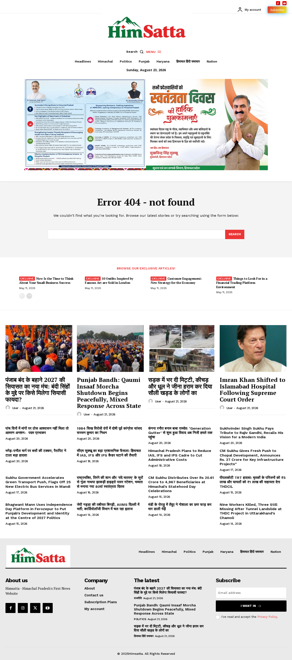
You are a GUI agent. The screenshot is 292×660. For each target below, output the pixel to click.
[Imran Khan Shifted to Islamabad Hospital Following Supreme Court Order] (253, 348)
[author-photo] (8, 407)
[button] (135, 51)
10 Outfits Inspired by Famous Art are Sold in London (109, 280)
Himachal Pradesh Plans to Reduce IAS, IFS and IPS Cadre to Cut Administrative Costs (179, 455)
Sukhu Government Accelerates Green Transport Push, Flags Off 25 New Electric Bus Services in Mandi (38, 481)
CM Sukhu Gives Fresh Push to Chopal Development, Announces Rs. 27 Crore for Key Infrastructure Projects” (252, 457)
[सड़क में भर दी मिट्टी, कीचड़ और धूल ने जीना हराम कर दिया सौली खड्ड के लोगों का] (181, 348)
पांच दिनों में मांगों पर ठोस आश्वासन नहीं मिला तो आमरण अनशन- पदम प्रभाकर (37, 430)
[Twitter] (35, 608)
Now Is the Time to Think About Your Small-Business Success (46, 280)
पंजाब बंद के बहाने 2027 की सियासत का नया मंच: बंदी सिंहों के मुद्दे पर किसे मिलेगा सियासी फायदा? (37, 389)
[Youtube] (284, 3)
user (15, 408)
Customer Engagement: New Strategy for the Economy (176, 280)
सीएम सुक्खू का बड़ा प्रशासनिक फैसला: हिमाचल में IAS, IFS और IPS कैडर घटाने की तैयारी (109, 453)
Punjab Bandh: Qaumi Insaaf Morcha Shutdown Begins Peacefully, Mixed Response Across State (109, 393)
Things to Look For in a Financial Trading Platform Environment (241, 282)
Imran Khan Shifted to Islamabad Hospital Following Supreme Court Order (252, 389)
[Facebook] (278, 3)
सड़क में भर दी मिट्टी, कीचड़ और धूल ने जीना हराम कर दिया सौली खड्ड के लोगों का (180, 386)
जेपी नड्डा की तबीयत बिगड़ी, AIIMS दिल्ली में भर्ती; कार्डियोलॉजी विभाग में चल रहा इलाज (108, 506)
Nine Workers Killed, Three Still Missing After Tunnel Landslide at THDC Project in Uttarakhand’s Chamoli (251, 511)
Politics (140, 619)
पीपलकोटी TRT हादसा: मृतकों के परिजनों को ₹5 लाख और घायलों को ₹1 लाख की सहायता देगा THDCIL (253, 481)
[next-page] (29, 296)
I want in (248, 606)
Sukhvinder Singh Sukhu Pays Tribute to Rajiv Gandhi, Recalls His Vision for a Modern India (251, 432)
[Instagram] (23, 608)
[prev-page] (22, 296)
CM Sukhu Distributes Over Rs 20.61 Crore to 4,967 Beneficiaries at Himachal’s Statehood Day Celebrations (181, 484)
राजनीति (138, 598)
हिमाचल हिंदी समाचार (143, 636)
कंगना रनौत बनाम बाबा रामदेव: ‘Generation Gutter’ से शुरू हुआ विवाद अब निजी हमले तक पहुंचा (180, 432)
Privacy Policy (267, 616)
